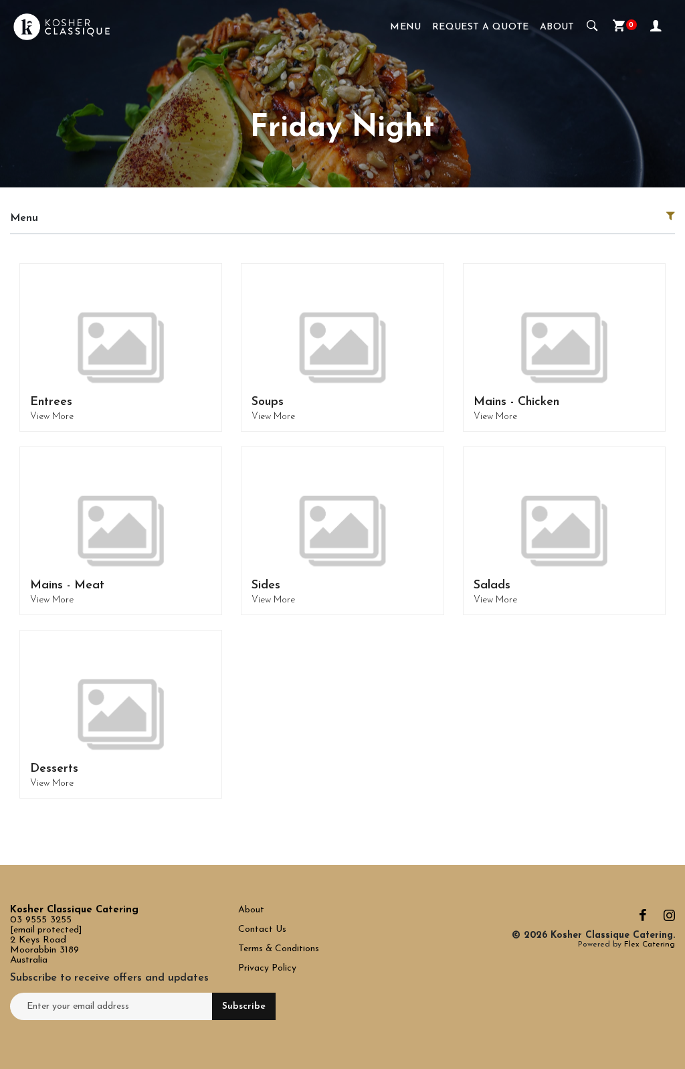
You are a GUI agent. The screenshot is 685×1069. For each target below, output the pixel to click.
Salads (492, 586)
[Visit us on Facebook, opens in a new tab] (643, 919)
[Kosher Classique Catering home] (61, 26)
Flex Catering (649, 944)
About (557, 27)
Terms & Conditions (278, 949)
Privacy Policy (267, 968)
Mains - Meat (67, 586)
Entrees (51, 402)
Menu (405, 27)
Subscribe (244, 1006)
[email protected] (46, 930)
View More (52, 417)
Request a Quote (480, 27)
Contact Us (263, 929)
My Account (658, 26)
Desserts (54, 769)
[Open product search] (592, 26)
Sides (266, 586)
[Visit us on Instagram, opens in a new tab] (669, 919)
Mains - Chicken (516, 402)
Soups (268, 402)
